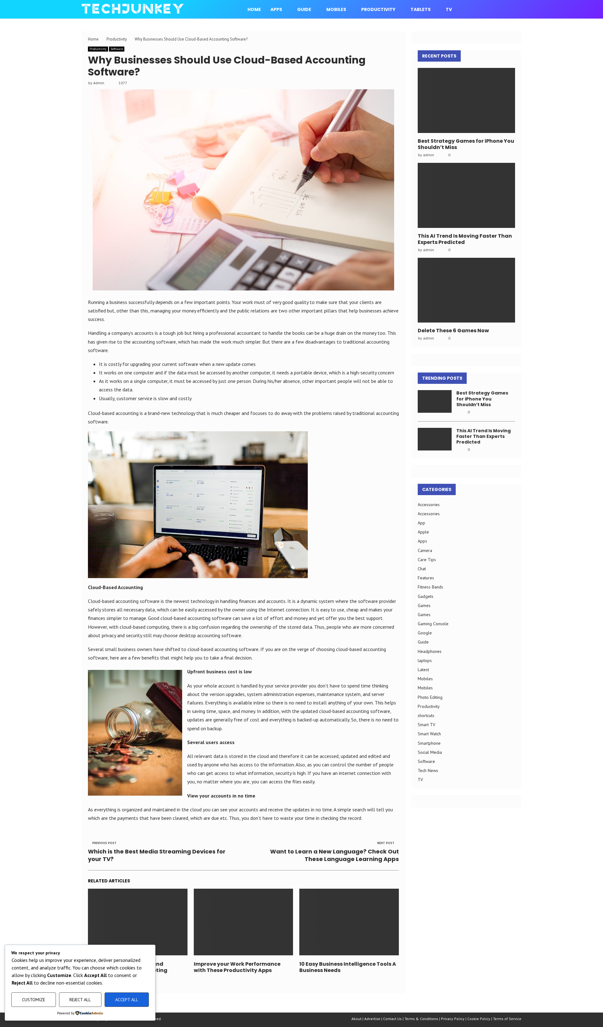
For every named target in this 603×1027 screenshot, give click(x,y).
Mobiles (336, 9)
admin (428, 154)
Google (425, 633)
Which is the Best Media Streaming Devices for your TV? (156, 855)
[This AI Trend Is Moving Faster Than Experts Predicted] (466, 195)
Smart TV (426, 724)
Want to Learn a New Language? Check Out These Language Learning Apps (334, 855)
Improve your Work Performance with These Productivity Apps (237, 967)
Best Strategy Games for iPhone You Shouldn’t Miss (466, 144)
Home (254, 9)
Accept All (126, 999)
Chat (422, 568)
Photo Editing (430, 697)
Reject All (80, 999)
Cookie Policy (478, 1018)
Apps (276, 9)
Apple (423, 532)
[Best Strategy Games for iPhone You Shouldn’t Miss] (466, 100)
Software (117, 49)
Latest (423, 669)
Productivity (378, 9)
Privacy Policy (452, 1018)
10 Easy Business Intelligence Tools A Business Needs (347, 967)
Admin (98, 82)
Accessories (429, 504)
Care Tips (427, 559)
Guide (304, 9)
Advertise (372, 1018)
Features (426, 578)
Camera (425, 550)
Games (424, 605)
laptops (425, 660)
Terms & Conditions (421, 1018)
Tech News (428, 770)
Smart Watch (429, 734)
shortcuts (426, 715)
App (421, 523)
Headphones (430, 651)
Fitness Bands (430, 587)
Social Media (430, 752)
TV (449, 9)
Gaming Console (433, 624)
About (356, 1018)
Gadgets (425, 596)
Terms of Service (507, 1018)
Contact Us (392, 1018)
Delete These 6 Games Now (453, 330)
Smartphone (429, 743)
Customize (33, 999)
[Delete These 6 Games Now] (466, 290)
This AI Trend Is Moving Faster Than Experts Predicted (465, 239)
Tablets (420, 9)
